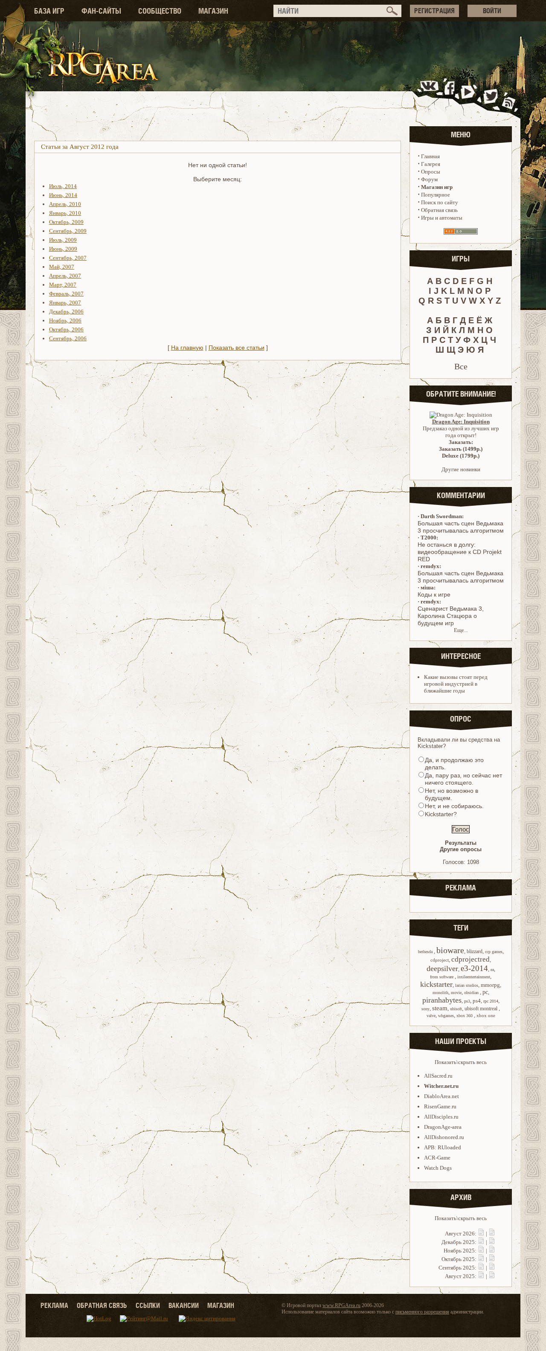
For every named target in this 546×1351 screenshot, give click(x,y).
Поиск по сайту (439, 202)
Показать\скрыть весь (461, 1062)
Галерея (430, 164)
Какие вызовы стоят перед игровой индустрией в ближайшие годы (456, 684)
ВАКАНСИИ (183, 1305)
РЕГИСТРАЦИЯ (434, 10)
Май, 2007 (61, 267)
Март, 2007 (62, 284)
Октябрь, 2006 (66, 329)
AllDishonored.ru (444, 1137)
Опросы (430, 171)
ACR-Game (437, 1157)
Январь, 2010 (65, 213)
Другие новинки (460, 469)
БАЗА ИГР (49, 10)
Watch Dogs (438, 1168)
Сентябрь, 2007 (68, 258)
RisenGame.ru (440, 1106)
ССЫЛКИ (148, 1305)
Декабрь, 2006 (66, 311)
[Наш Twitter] (489, 95)
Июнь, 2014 (63, 195)
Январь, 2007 (65, 302)
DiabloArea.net (441, 1096)
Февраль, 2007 (66, 293)
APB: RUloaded (442, 1147)
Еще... (461, 630)
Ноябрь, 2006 (65, 320)
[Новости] (481, 1233)
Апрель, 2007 (65, 276)
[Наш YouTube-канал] (469, 95)
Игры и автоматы (441, 218)
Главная (430, 156)
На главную (187, 347)
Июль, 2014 (63, 186)
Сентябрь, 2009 (68, 231)
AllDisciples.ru (441, 1116)
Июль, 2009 (63, 240)
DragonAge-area (443, 1127)
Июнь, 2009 (63, 249)
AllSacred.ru (438, 1076)
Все (461, 366)
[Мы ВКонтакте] (430, 95)
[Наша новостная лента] (509, 95)
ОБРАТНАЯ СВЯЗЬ (102, 1305)
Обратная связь (439, 210)
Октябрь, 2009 (66, 222)
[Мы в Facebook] (451, 95)
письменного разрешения (422, 1312)
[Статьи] (491, 1233)
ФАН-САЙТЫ (101, 10)
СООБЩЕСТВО (159, 10)
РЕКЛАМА (54, 1305)
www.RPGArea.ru (341, 1305)
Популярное (435, 194)
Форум (429, 179)
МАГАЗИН (213, 10)
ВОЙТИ (492, 10)
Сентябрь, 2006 (68, 338)
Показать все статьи (236, 347)
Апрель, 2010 (65, 204)
